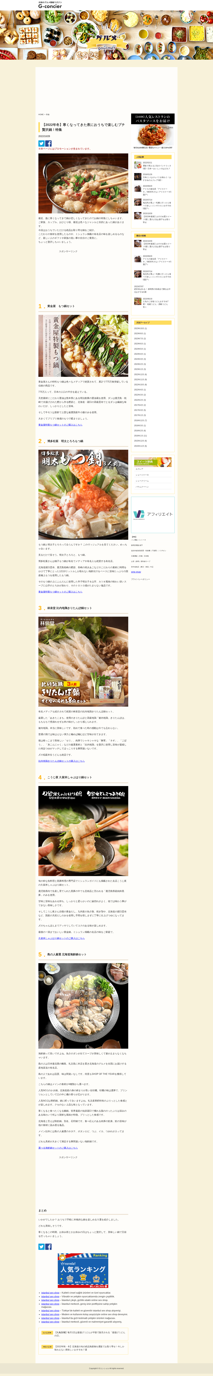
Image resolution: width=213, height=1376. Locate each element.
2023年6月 (138, 344)
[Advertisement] (106, 91)
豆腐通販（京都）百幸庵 (140, 556)
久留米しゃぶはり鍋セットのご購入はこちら (61, 938)
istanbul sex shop (50, 1293)
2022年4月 (138, 390)
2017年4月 (138, 405)
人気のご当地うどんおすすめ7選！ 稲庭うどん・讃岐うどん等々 (155, 304)
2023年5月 (138, 349)
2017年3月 (138, 410)
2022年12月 (139, 374)
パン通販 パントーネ (138, 540)
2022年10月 (139, 385)
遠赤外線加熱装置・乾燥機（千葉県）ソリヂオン (148, 550)
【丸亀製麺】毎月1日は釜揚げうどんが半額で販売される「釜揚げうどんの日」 (89, 1334)
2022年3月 (138, 395)
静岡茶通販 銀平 (137, 545)
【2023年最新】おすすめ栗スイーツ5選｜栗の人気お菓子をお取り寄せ (157, 219)
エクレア (139, 469)
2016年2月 (138, 431)
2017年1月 (138, 415)
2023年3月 (138, 359)
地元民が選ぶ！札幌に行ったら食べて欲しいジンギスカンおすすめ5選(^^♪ (157, 206)
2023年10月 (139, 328)
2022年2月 (138, 400)
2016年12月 (139, 420)
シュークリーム (142, 481)
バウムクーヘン (142, 487)
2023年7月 (138, 339)
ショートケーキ (142, 475)
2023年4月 (138, 354)
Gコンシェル (104, 1368)
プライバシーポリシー (140, 579)
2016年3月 (138, 425)
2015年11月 (139, 446)
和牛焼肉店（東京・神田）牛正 (142, 567)
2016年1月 (138, 436)
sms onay (136, 572)
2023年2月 (138, 364)
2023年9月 (138, 333)
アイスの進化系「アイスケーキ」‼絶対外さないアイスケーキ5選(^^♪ (157, 192)
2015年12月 (139, 441)
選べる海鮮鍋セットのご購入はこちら (58, 1148)
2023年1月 (138, 369)
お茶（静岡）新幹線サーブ (140, 561)
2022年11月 (139, 379)
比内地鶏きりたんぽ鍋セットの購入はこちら (61, 761)
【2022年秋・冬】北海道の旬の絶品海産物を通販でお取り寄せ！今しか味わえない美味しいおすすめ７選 (89, 1348)
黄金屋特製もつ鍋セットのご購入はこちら (60, 425)
